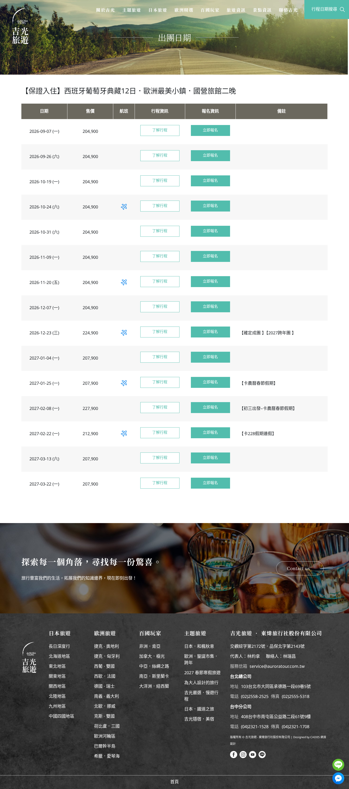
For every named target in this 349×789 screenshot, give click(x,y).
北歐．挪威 (104, 706)
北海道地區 (59, 656)
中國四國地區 (61, 716)
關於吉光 (105, 10)
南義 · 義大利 (106, 696)
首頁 (174, 782)
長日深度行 (59, 646)
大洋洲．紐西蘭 (154, 686)
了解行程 (159, 130)
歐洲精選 (183, 10)
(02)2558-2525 (255, 696)
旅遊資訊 (236, 10)
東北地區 (57, 666)
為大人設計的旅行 (201, 683)
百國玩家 (210, 10)
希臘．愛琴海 (107, 756)
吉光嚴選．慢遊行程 (201, 696)
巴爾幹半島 (104, 746)
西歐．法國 (104, 676)
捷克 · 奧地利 (106, 646)
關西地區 (57, 686)
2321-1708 (299, 727)
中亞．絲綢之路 (154, 666)
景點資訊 (262, 10)
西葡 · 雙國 (104, 666)
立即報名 (210, 130)
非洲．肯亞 (149, 646)
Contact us (298, 568)
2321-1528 (258, 727)
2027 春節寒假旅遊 (202, 673)
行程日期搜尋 (324, 9)
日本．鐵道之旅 (199, 709)
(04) (244, 727)
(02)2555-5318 (295, 696)
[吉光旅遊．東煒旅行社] (20, 26)
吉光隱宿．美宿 (199, 719)
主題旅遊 (131, 10)
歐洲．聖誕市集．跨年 (201, 659)
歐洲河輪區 (104, 736)
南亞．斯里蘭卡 (154, 676)
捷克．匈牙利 (107, 656)
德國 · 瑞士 (104, 686)
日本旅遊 (157, 10)
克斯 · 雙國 (104, 716)
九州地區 (57, 706)
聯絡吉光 (288, 10)
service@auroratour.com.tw (277, 666)
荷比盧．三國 (107, 726)
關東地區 (57, 676)
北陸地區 (57, 696)
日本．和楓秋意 (199, 646)
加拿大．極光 (152, 656)
